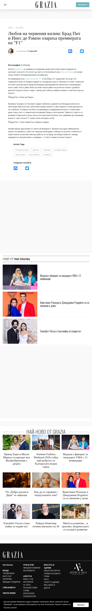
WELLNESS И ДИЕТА (49, 586)
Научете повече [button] (10, 607)
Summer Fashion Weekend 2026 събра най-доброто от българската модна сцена (46, 460)
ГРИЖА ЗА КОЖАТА (52, 573)
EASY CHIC (7, 576)
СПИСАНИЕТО (9, 587)
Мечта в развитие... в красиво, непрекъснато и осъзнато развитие (75, 526)
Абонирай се (83, 5)
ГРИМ (46, 576)
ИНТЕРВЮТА (29, 570)
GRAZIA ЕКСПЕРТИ (52, 570)
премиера (47, 150)
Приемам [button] (80, 605)
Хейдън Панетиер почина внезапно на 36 (46, 525)
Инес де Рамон (66, 72)
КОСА (46, 579)
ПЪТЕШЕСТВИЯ (30, 587)
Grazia (10, 27)
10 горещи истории (22, 150)
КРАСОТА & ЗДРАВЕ (49, 566)
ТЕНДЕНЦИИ (8, 573)
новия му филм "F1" (33, 79)
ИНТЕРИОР (28, 582)
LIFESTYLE (27, 576)
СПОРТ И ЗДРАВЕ (51, 582)
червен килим (20, 155)
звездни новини (60, 150)
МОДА (6, 570)
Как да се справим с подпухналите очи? (46, 493)
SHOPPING (7, 579)
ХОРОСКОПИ (28, 593)
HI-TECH (27, 585)
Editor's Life (28, 579)
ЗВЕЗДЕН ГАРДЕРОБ (11, 582)
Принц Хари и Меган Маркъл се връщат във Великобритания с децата (16, 459)
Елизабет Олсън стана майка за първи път (60, 331)
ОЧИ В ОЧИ (28, 565)
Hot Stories (19, 27)
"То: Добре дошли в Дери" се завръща (16, 493)
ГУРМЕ (26, 590)
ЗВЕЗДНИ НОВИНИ (31, 568)
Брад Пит (19, 69)
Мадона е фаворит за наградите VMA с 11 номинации (60, 277)
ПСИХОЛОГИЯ (29, 596)
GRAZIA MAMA (9, 593)
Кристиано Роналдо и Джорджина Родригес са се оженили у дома (64, 304)
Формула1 (47, 155)
